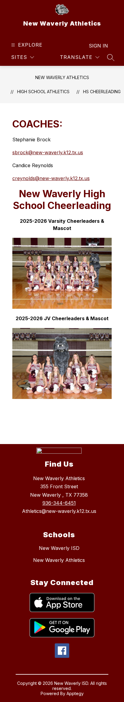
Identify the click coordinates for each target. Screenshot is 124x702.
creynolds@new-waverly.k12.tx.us (51, 178)
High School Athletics (43, 91)
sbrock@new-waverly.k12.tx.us (47, 152)
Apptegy (75, 693)
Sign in (98, 46)
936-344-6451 (59, 503)
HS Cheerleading (102, 91)
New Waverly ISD (59, 548)
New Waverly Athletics (62, 77)
